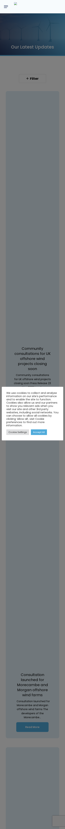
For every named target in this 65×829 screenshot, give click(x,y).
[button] (6, 6)
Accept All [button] (39, 432)
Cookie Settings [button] (17, 432)
